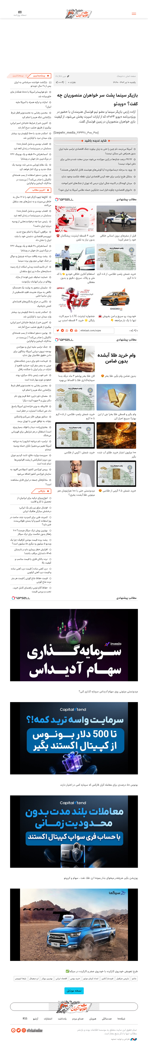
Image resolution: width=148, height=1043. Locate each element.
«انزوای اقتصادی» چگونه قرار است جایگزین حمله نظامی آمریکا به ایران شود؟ (95, 190)
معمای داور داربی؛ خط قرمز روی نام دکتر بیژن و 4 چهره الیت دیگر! (32, 398)
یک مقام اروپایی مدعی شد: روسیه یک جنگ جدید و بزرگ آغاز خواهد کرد (31, 167)
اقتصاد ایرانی (61, 978)
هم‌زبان (92, 1019)
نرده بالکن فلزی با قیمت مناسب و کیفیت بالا (33, 561)
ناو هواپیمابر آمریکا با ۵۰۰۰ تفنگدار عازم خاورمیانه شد (30, 94)
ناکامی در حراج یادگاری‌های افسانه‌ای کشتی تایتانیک (31, 304)
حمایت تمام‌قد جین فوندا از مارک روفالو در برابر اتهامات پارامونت (33, 279)
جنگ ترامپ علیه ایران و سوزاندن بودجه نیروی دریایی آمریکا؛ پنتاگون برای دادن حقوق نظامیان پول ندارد (32, 351)
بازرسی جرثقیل (122, 978)
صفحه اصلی (130, 76)
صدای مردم (78, 1019)
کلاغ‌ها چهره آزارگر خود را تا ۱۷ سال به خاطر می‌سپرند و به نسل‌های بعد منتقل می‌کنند (32, 201)
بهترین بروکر (47, 978)
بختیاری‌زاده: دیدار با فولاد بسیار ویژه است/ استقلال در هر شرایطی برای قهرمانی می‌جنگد (31, 431)
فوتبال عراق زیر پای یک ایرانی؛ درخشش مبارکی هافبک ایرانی (35, 509)
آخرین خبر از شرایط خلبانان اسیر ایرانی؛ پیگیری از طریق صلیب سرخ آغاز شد (30, 125)
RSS (25, 1019)
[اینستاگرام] (24, 1030)
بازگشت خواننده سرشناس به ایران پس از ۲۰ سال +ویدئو (32, 84)
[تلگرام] (13, 1030)
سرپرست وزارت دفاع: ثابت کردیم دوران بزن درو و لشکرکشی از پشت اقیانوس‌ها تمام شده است (31, 459)
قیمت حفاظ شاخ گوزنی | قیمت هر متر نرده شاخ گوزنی (31, 580)
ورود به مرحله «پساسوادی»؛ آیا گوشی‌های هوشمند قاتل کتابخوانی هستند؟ (96, 170)
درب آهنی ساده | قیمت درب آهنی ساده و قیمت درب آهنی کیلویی (31, 570)
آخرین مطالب (38, 190)
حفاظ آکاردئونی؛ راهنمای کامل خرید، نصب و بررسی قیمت (32, 589)
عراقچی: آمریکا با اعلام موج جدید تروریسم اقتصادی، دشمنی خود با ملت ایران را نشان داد (32, 236)
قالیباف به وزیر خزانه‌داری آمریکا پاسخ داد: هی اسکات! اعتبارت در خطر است (31, 408)
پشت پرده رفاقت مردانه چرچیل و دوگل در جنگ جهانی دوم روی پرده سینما (30, 258)
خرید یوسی (75, 978)
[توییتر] (18, 1030)
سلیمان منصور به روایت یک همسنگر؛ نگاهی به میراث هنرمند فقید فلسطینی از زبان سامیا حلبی (31, 292)
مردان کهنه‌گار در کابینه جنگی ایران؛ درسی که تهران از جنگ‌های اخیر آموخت (96, 183)
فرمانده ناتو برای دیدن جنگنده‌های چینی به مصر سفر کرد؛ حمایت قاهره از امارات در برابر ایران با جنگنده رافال (32, 365)
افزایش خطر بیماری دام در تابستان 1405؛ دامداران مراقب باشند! (32, 551)
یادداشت (62, 1019)
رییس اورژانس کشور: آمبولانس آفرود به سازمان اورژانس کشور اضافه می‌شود (30, 471)
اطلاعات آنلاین (78, 13)
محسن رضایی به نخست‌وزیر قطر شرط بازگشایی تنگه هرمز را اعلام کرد (31, 115)
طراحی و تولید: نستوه (120, 1039)
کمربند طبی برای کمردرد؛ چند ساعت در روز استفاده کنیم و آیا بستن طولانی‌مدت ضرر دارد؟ (30, 521)
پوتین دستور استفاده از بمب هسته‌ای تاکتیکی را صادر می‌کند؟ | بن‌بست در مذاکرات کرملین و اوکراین (31, 179)
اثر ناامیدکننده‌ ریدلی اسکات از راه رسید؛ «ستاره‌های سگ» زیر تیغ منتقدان (30, 269)
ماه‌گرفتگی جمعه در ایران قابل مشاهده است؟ (31, 482)
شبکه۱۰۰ (121, 1019)
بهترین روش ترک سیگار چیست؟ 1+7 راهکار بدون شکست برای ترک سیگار (32, 532)
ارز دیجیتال (34, 978)
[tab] (41, 75)
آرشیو (35, 1019)
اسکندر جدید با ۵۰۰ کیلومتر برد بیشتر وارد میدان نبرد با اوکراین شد (31, 135)
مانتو (134, 978)
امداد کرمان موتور (90, 978)
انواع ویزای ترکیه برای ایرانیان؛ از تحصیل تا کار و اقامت (34, 500)
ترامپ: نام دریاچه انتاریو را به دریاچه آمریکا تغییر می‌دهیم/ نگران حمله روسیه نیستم (32, 445)
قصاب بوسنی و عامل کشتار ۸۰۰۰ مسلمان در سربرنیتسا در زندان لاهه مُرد (32, 146)
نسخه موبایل (74, 990)
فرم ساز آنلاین (107, 978)
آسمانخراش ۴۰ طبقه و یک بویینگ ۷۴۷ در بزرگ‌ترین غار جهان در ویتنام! (30, 156)
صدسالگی (107, 1019)
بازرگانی (41, 491)
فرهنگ (120, 76)
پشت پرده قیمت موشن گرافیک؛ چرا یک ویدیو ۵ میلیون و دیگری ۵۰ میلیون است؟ (30, 542)
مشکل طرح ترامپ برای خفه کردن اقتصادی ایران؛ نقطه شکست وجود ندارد (96, 177)
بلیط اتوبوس (20, 978)
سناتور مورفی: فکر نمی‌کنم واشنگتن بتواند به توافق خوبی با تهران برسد (32, 419)
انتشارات (48, 1019)
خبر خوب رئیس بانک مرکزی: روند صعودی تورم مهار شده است (33, 377)
